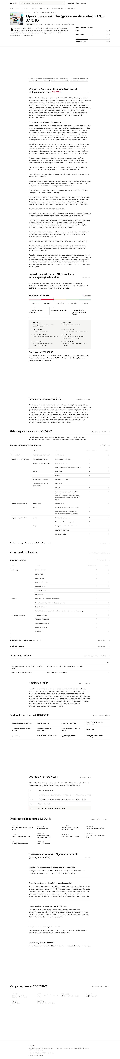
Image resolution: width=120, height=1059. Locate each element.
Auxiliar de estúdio (74, 78)
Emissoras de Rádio (54, 358)
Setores (48, 1053)
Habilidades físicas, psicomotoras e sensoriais (58, 640)
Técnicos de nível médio (22, 8)
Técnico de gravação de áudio (60, 80)
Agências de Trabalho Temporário (75, 355)
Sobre (53, 1053)
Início (11, 8)
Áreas (77, 3)
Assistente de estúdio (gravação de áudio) (55, 78)
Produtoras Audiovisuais (37, 358)
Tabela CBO (70, 3)
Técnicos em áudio (36, 8)
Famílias (83, 3)
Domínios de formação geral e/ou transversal (58, 445)
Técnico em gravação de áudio (79, 80)
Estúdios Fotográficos (69, 358)
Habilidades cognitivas (58, 560)
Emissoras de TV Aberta (42, 360)
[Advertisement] (60, 61)
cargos (13, 3)
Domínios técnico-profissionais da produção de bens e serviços (58, 543)
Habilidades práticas (58, 646)
